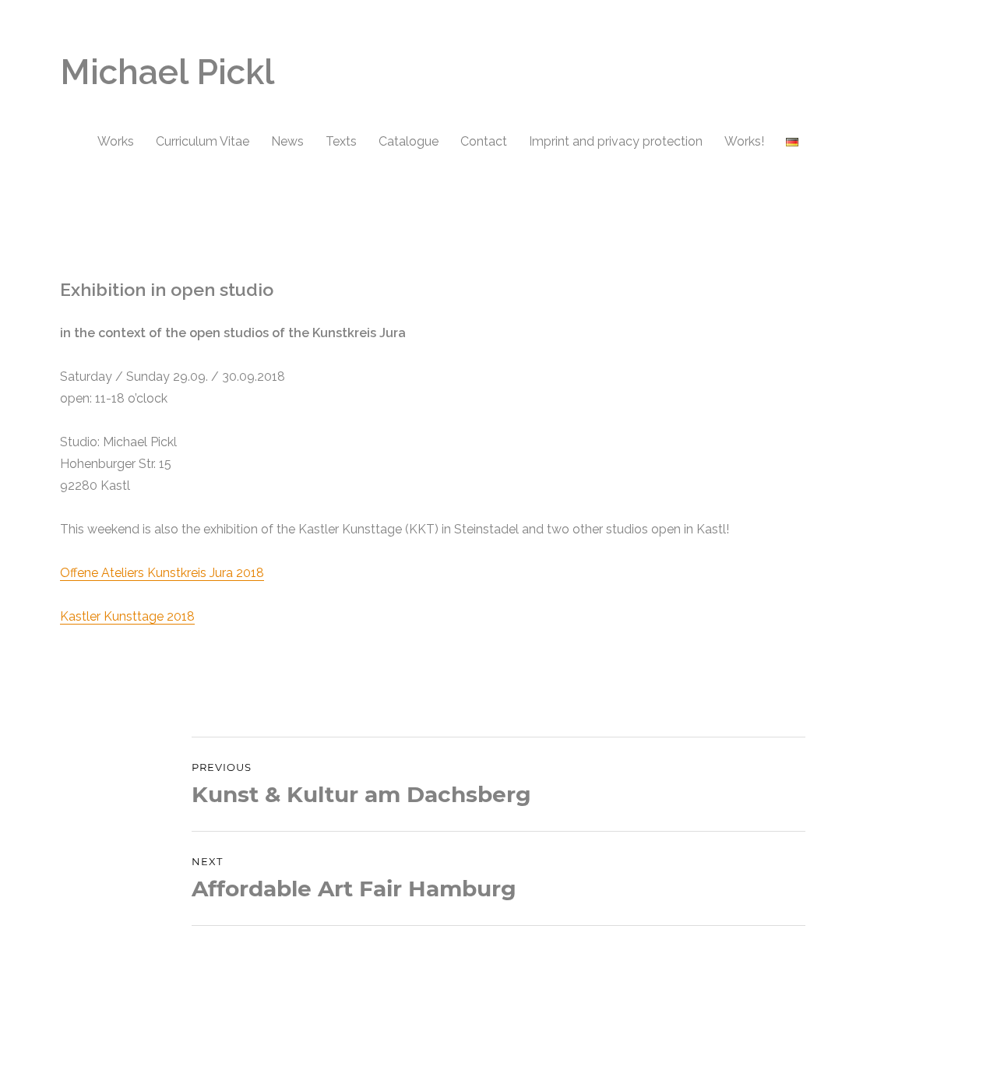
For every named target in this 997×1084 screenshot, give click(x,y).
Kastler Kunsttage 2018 (127, 616)
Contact (483, 141)
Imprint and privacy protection (616, 141)
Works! (744, 141)
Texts (341, 141)
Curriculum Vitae (202, 141)
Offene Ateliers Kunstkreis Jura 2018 (162, 572)
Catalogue (409, 141)
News (287, 141)
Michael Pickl (167, 72)
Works (115, 141)
